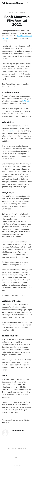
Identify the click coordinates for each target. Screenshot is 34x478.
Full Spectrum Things (12, 3)
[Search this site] (27, 3)
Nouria (11, 131)
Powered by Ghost (17, 466)
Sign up (17, 457)
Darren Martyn (17, 430)
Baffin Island (27, 101)
